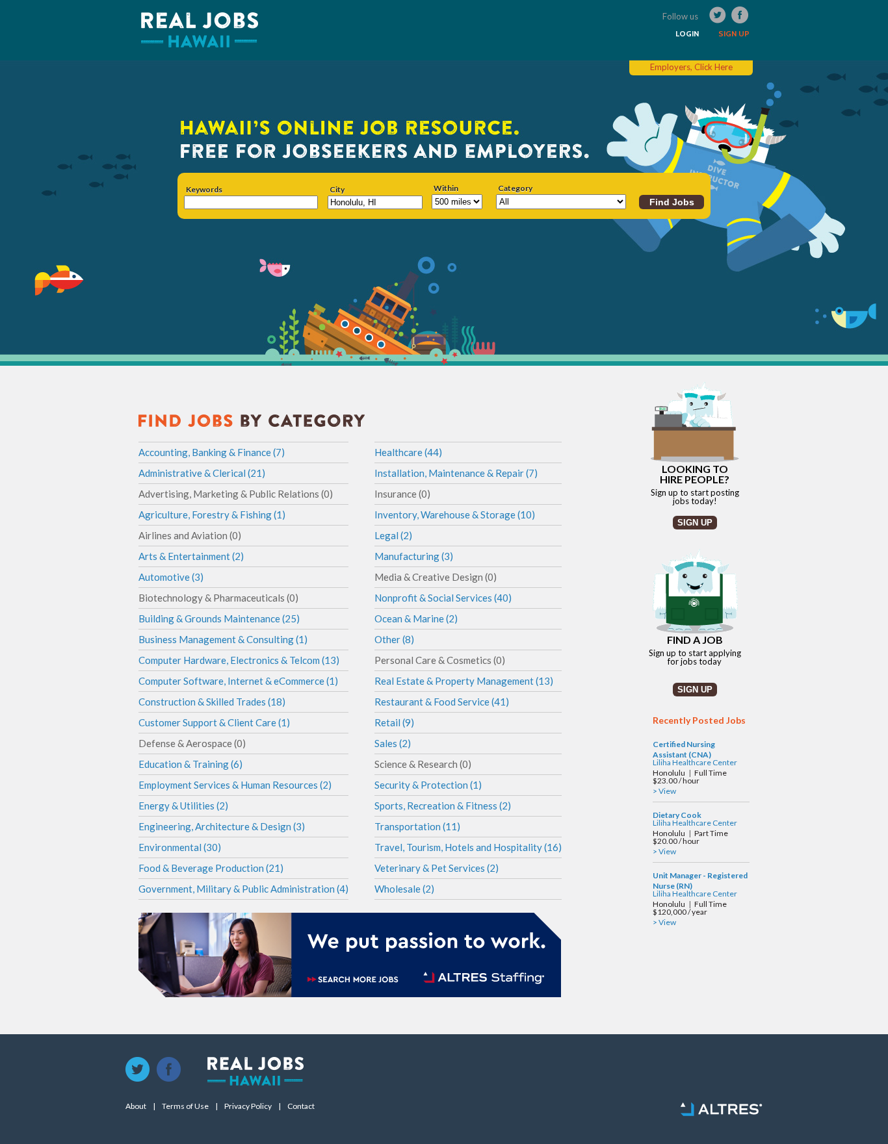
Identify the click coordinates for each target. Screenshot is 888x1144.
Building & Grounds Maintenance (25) (219, 618)
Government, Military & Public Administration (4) (243, 889)
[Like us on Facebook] (169, 1070)
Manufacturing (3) (413, 556)
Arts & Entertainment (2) (191, 556)
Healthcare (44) (408, 452)
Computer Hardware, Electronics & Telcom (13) (238, 660)
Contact (301, 1106)
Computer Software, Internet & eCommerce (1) (238, 681)
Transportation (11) (417, 826)
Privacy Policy (248, 1106)
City (337, 190)
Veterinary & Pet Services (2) (436, 868)
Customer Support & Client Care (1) (214, 722)
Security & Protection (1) (428, 785)
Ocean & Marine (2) (416, 618)
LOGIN (687, 34)
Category (515, 188)
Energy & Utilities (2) (183, 805)
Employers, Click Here (691, 67)
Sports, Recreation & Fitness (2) (442, 805)
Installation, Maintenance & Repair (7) (456, 473)
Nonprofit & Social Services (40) (443, 598)
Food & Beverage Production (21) (210, 868)
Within (446, 188)
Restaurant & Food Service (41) (441, 701)
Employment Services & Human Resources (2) (235, 785)
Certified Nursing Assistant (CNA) (684, 749)
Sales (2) (392, 743)
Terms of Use (185, 1106)
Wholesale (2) (404, 889)
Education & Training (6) (190, 764)
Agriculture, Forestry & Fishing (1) (211, 514)
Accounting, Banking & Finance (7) (211, 452)
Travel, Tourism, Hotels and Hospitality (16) (468, 847)
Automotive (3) (170, 577)
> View (664, 791)
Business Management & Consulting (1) (222, 639)
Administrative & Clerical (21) (201, 473)
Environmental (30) (179, 847)
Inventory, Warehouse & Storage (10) (454, 514)
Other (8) (394, 639)
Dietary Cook (677, 815)
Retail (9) (394, 722)
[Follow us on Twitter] (137, 1070)
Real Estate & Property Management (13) (463, 681)
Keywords (204, 190)
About (135, 1106)
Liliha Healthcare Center (695, 762)
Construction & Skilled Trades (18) (211, 701)
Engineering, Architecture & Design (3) (221, 826)
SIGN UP (734, 34)
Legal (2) (393, 535)
